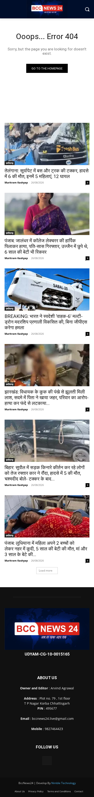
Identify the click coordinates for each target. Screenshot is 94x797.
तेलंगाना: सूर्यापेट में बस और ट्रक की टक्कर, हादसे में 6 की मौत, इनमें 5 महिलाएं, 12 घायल (47, 173)
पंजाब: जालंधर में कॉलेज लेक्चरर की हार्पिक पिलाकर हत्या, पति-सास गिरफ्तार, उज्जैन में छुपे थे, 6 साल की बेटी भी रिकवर (46, 246)
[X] (46, 760)
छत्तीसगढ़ (9, 163)
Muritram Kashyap (16, 182)
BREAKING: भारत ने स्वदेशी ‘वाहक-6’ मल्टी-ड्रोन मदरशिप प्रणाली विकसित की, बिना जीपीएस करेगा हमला (46, 322)
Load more (45, 570)
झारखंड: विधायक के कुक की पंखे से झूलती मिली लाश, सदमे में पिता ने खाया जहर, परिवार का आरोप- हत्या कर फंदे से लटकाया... (47, 397)
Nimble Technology (63, 783)
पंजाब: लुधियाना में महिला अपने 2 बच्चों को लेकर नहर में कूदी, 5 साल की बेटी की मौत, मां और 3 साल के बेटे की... (46, 548)
